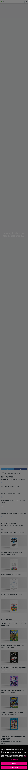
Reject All (14, 763)
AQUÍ (25, 756)
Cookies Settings (14, 759)
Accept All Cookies (14, 767)
